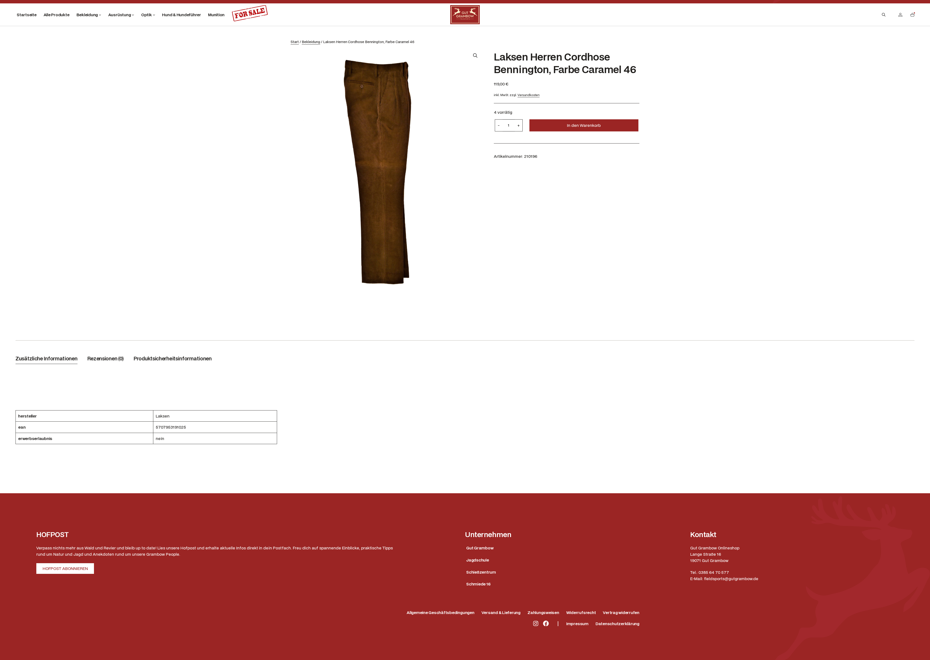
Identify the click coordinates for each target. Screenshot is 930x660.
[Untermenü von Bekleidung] (100, 15)
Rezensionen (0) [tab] (105, 358)
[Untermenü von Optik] (154, 15)
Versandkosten (529, 95)
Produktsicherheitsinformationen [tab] (172, 358)
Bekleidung (311, 41)
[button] (475, 55)
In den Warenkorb (584, 125)
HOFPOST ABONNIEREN (65, 568)
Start (295, 41)
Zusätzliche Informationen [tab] (47, 358)
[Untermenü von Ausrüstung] (133, 15)
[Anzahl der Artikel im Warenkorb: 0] (912, 14)
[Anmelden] (900, 14)
